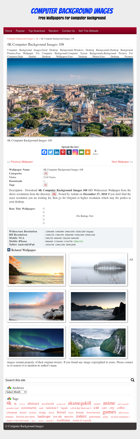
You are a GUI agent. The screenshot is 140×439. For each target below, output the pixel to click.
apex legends (123, 403)
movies (68, 416)
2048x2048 (71, 244)
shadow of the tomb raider (17, 420)
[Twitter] (50, 152)
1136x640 (58, 241)
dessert (23, 412)
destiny (32, 412)
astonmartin (28, 408)
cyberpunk (11, 412)
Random (54, 31)
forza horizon (93, 412)
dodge (42, 412)
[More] (87, 152)
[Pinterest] (63, 152)
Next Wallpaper (120, 161)
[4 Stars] (58, 212)
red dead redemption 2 (120, 416)
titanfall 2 (50, 420)
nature (81, 416)
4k (45, 185)
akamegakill (79, 403)
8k (15, 403)
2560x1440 (90, 234)
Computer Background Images (20, 38)
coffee (121, 407)
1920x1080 (79, 234)
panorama (94, 416)
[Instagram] (75, 152)
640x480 (75, 237)
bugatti (64, 408)
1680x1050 (70, 231)
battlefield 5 (52, 408)
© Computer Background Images (24, 426)
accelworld (48, 403)
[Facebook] (44, 152)
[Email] (81, 152)
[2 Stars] (58, 219)
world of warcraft (82, 420)
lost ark (57, 416)
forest (71, 412)
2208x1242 (78, 241)
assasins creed (12, 407)
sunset (41, 420)
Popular (20, 31)
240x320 (49, 237)
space (34, 420)
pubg (105, 416)
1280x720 (50, 234)
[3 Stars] (58, 216)
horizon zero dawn (25, 416)
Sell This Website (88, 31)
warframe (63, 420)
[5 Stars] (58, 208)
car (96, 407)
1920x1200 (80, 231)
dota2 (51, 412)
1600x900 (69, 234)
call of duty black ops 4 (80, 408)
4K (37, 38)
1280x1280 (60, 244)
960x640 (49, 241)
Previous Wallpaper (21, 161)
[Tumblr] (69, 152)
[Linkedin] (56, 152)
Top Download (36, 31)
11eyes (22, 403)
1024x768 (50, 244)
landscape (44, 416)
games (109, 411)
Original (89, 231)
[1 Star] (58, 223)
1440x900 (59, 231)
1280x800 (50, 231)
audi (41, 408)
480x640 (58, 237)
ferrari (61, 412)
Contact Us (68, 31)
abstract (33, 403)
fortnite (80, 412)
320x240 (67, 237)
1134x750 (68, 241)
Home (8, 31)
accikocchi (61, 403)
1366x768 (59, 234)
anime (109, 402)
